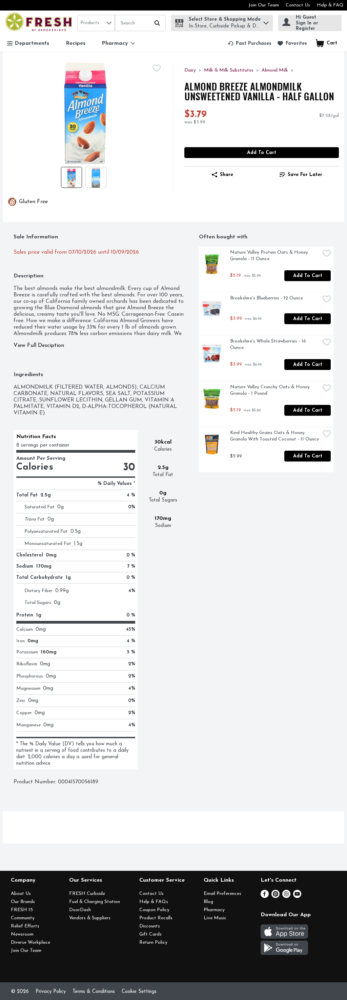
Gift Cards (150, 934)
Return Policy (153, 942)
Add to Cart (261, 152)
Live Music (215, 918)
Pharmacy (214, 910)
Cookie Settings (139, 991)
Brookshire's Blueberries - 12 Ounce (266, 298)
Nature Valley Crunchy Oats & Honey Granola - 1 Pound (270, 390)
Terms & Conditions (94, 991)
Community (23, 918)
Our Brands (23, 901)
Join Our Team (263, 5)
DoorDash (80, 910)
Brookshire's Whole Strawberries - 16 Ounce (268, 344)
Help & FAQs (153, 901)
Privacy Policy (51, 991)
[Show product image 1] (71, 177)
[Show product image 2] (95, 177)
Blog (208, 901)
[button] (266, 21)
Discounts (149, 926)
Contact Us (298, 5)
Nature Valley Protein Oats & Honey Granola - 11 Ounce (269, 255)
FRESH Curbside (87, 893)
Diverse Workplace (30, 942)
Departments (32, 43)
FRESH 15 (22, 910)
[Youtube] (297, 896)
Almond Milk (275, 70)
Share (226, 174)
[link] (249, 43)
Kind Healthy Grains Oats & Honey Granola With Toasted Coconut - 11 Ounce (274, 436)
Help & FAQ (330, 5)
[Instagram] (286, 896)
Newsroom (22, 934)
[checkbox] (156, 68)
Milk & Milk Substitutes (228, 70)
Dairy (190, 70)
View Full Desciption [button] (39, 345)
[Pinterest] (275, 896)
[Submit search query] (157, 23)
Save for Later (305, 174)
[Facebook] (265, 896)
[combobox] (96, 23)
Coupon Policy (154, 910)
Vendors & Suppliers (89, 918)
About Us (21, 893)
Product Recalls (155, 918)
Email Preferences (222, 893)
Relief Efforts (25, 926)
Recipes (75, 43)
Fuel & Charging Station (94, 901)
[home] (40, 23)
